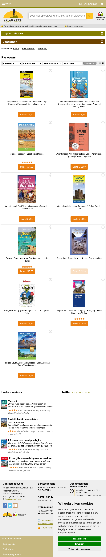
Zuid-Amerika (28, 48)
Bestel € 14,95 (79, 219)
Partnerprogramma (11, 554)
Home (16, 48)
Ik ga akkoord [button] (79, 539)
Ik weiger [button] (79, 544)
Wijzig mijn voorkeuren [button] (79, 549)
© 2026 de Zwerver (11, 538)
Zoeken (89, 16)
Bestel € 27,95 (26, 271)
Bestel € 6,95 (27, 219)
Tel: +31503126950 (88, 3)
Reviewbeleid (8, 549)
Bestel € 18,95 (26, 323)
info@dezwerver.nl (13, 499)
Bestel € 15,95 (79, 323)
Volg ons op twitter (82, 392)
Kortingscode (8, 543)
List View (100, 63)
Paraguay (42, 48)
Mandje (101, 4)
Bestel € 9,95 (79, 114)
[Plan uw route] (15, 505)
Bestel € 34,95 (26, 167)
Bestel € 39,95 (26, 375)
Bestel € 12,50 (79, 167)
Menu (8, 3)
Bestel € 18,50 (26, 114)
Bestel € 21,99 (79, 271)
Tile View (103, 63)
